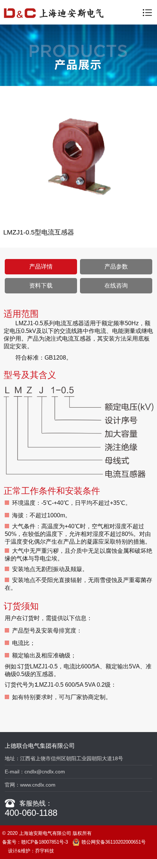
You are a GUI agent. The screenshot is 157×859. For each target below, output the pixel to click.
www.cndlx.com (37, 785)
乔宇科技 (44, 851)
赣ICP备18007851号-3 (44, 842)
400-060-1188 (31, 813)
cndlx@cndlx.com (44, 771)
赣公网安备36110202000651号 (113, 842)
